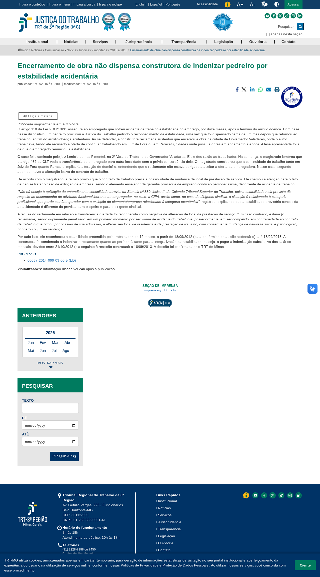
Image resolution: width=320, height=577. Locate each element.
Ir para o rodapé (110, 4)
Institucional (167, 501)
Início (24, 50)
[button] (293, 4)
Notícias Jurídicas (79, 50)
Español (156, 4)
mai (31, 350)
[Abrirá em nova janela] (267, 16)
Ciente (305, 565)
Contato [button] (289, 42)
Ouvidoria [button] (257, 42)
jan (31, 342)
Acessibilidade (207, 4)
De (24, 418)
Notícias (36, 50)
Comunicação (54, 50)
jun (43, 350)
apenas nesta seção (286, 34)
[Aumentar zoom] (240, 4)
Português (173, 4)
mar (55, 342)
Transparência (169, 529)
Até (25, 434)
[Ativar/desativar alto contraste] (276, 4)
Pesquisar (62, 456)
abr (67, 342)
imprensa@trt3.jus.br (160, 290)
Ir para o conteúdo (32, 4)
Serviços (165, 515)
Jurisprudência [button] (139, 42)
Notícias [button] (71, 42)
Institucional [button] (37, 42)
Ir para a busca (84, 4)
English (141, 4)
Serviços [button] (100, 42)
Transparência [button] (184, 42)
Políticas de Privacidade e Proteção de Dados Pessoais (165, 565)
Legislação (166, 536)
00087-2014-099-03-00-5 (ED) (52, 260)
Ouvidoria (165, 543)
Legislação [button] (223, 42)
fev (43, 342)
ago (65, 350)
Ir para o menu (59, 4)
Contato (164, 550)
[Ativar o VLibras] (265, 4)
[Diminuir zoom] (252, 4)
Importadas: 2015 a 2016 (111, 50)
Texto (28, 400)
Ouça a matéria (40, 116)
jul (54, 350)
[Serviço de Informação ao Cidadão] (227, 4)
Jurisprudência (169, 522)
